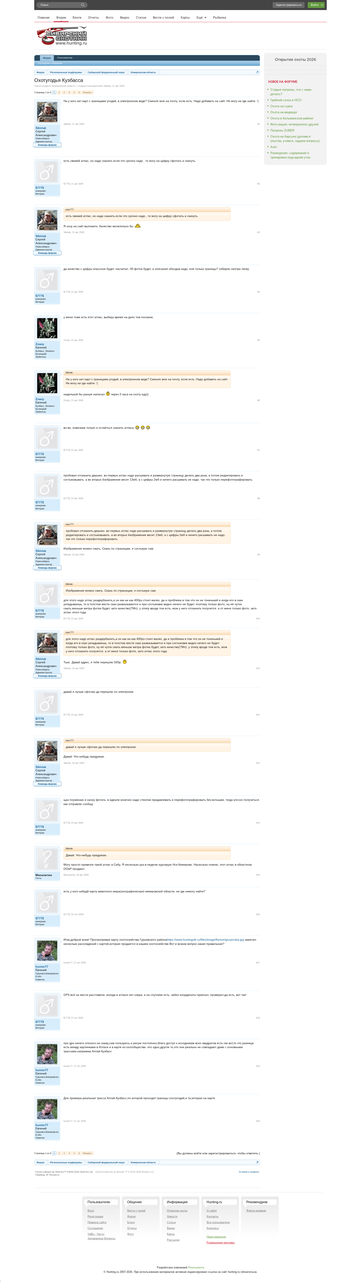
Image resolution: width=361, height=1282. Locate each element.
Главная (44, 17)
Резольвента (196, 1267)
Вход (91, 1210)
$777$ (40, 187)
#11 (258, 668)
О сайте (212, 1210)
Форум (61, 17)
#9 (258, 554)
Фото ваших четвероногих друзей (294, 124)
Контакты (212, 1216)
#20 (258, 1121)
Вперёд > (88, 92)
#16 (258, 914)
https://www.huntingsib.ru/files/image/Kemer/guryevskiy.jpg (206, 939)
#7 (258, 450)
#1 (258, 124)
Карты (185, 17)
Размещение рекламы (221, 1242)
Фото (109, 17)
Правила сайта (97, 1222)
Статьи (141, 17)
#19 (258, 1066)
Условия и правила (249, 1172)
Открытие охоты (177, 1210)
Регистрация (95, 1216)
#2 (258, 183)
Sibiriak (107, 86)
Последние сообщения (50, 63)
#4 (258, 292)
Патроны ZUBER (282, 130)
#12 (258, 714)
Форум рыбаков (256, 1210)
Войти (314, 4)
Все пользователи (218, 1222)
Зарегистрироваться (288, 4)
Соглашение (95, 1228)
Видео (124, 17)
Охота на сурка (281, 106)
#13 (258, 763)
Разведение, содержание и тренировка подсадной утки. (290, 155)
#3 (258, 232)
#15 (258, 875)
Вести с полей (163, 17)
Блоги (77, 17)
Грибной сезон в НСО (285, 100)
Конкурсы (213, 1228)
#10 (258, 618)
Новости (172, 1216)
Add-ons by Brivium (125, 1172)
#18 (258, 1018)
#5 (258, 340)
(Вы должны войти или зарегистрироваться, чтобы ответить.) (218, 1153)
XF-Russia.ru (52, 1175)
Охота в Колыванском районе (291, 118)
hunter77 (42, 966)
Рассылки (173, 1239)
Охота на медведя (283, 112)
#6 (258, 400)
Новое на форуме (282, 82)
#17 (258, 962)
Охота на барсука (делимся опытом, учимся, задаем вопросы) (295, 139)
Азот (273, 147)
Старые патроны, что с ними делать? (290, 92)
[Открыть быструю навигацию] (257, 72)
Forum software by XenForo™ (64, 1172)
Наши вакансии (216, 1236)
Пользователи (64, 57)
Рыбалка (219, 17)
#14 (258, 823)
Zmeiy (40, 344)
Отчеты (93, 17)
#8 (258, 498)
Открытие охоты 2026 (295, 59)
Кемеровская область (63, 86)
